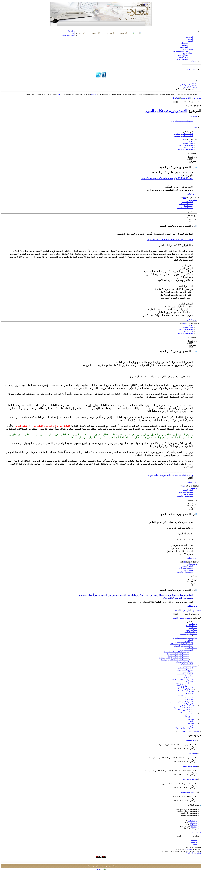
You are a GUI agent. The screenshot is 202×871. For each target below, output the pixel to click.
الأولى (183, 98)
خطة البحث (189, 676)
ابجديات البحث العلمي (185, 668)
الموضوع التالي (182, 731)
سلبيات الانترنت (183, 696)
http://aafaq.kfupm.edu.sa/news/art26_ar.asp (170, 475)
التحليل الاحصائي (187, 682)
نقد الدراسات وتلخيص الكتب (183, 690)
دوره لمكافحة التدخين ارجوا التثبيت (189, 792)
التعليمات (189, 37)
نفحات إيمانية (188, 698)
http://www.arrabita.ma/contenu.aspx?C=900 (170, 239)
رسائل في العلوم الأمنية (191, 740)
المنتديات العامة (191, 692)
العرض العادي (188, 132)
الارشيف (190, 725)
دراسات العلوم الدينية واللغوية (178, 656)
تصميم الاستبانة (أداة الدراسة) (182, 680)
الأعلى (175, 618)
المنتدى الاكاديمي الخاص (188, 85)
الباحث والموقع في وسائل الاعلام (181, 644)
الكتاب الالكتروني (187, 664)
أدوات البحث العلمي (190, 666)
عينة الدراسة (188, 678)
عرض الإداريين (184, 57)
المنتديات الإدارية (191, 723)
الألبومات (185, 45)
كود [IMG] (193, 825)
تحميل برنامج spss (182, 684)
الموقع (190, 640)
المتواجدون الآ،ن (183, 59)
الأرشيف (194, 842)
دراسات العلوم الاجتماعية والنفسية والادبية (174, 658)
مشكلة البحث (188, 672)
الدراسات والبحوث (186, 650)
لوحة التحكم (193, 624)
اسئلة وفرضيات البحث (185, 674)
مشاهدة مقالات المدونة (185, 149)
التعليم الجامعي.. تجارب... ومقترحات (180, 702)
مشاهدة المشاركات (186, 145)
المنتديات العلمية (191, 648)
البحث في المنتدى (191, 632)
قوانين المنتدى (196, 832)
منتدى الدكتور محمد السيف (183, 710)
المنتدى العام (188, 694)
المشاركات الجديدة (68, 35)
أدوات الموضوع (193, 116)
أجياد (191, 721)
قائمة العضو (184, 47)
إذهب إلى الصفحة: (190, 102)
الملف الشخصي (187, 143)
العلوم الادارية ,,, (193, 753)
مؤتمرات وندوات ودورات (184, 662)
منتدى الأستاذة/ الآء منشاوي (183, 708)
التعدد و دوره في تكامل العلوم (166, 111)
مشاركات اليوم (183, 55)
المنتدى (72, 33)
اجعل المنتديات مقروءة (181, 51)
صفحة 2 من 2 (196, 98)
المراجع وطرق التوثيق (185, 688)
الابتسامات (193, 823)
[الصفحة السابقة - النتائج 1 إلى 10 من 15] (178, 98)
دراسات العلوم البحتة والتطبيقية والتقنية (175, 660)
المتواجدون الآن (191, 630)
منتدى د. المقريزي (190, 87)
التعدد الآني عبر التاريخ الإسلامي (189, 779)
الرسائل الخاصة (191, 626)
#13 (184, 323)
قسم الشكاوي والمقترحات (183, 727)
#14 (184, 486)
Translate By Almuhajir (193, 853)
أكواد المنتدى (192, 821)
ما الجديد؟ (71, 31)
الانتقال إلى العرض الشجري (183, 136)
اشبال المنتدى (188, 700)
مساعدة (145, 5)
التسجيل (145, 3)
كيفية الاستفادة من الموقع (184, 642)
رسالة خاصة (188, 147)
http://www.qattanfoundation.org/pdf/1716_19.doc (167, 178)
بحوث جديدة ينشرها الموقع (183, 646)
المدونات (194, 61)
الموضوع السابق (194, 731)
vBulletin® (188, 849)
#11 (184, 139)
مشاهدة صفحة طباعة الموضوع (182, 121)
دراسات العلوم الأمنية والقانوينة (178, 654)
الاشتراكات (193, 628)
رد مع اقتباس (192, 194)
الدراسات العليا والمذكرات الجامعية (176, 652)
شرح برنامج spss (183, 686)
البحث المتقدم (192, 69)
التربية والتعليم (188, 704)
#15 (184, 562)
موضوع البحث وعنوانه (185, 670)
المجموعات (185, 43)
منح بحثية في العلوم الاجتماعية (190, 766)
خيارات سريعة (188, 53)
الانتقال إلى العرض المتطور (183, 134)
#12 (184, 198)
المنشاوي (193, 840)
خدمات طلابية (188, 717)
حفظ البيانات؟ (141, 11)
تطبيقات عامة (188, 49)
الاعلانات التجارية (191, 713)
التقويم (190, 39)
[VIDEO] (194, 827)
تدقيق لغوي (189, 715)
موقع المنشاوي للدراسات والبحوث (185, 638)
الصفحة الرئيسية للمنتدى (188, 634)
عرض (195, 127)
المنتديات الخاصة (191, 719)
